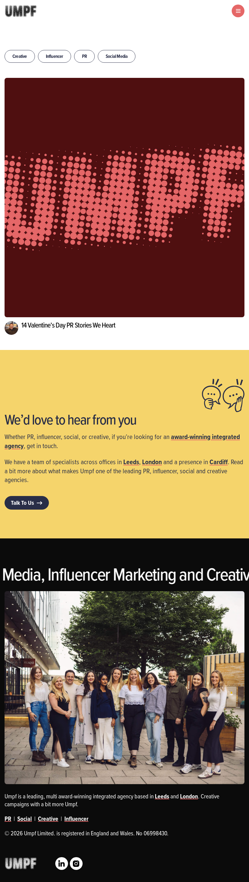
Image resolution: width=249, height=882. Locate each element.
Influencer (54, 56)
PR (84, 56)
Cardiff (219, 462)
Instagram (76, 863)
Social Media (117, 56)
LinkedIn (61, 863)
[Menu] (238, 11)
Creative (19, 56)
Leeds (131, 462)
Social (24, 818)
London (152, 462)
